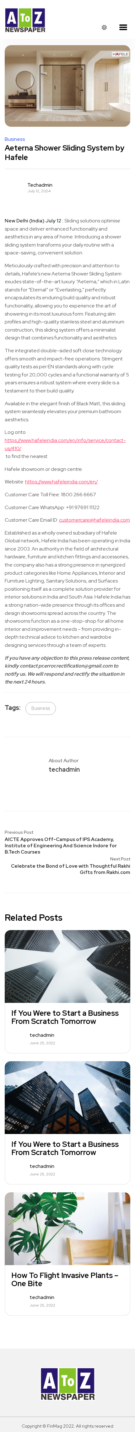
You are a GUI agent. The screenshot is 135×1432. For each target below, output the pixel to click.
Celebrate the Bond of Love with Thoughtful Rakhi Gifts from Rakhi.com (70, 869)
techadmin (39, 185)
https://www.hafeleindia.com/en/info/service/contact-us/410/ (65, 444)
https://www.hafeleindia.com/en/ (61, 481)
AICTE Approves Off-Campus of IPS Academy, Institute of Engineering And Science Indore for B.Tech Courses (61, 845)
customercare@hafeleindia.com (94, 520)
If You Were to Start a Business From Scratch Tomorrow (65, 1017)
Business (15, 139)
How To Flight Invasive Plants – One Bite (64, 1279)
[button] (123, 28)
